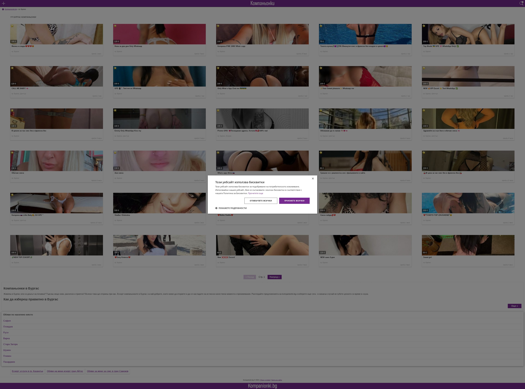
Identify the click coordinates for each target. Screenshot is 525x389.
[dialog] (262, 194)
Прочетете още (255, 193)
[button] (231, 208)
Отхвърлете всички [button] (261, 200)
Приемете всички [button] (294, 200)
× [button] (313, 179)
